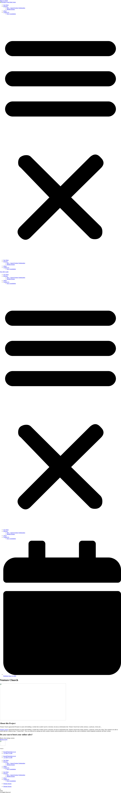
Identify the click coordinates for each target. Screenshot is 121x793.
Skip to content (4, 0)
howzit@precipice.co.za (9, 751)
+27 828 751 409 (7, 753)
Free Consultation (11, 14)
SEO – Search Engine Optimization (16, 8)
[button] (60, 137)
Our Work (6, 5)
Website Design (11, 9)
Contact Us (6, 12)
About (5, 11)
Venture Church (4, 729)
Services (5, 6)
